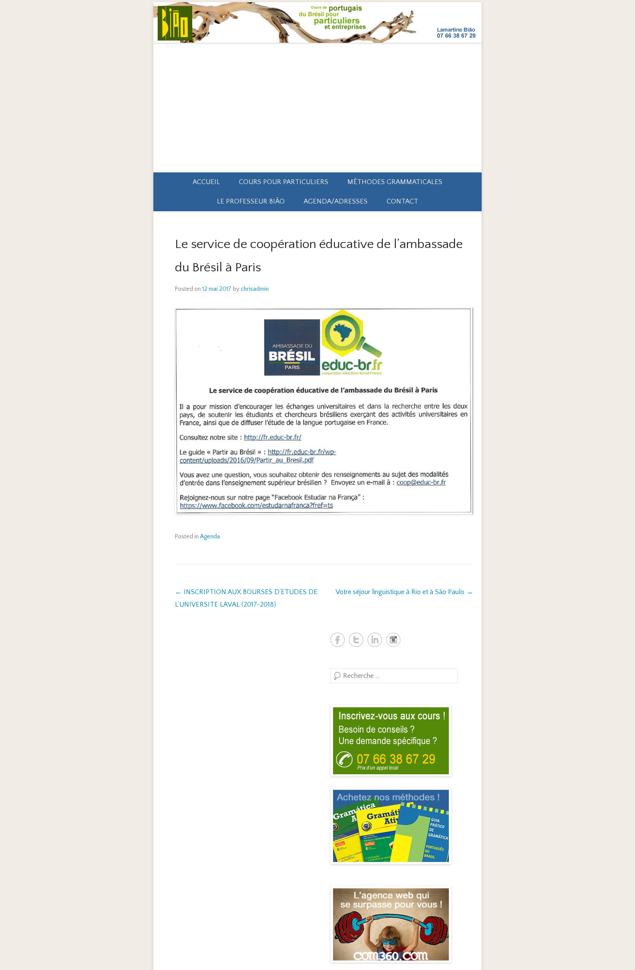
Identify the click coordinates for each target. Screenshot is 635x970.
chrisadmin (255, 289)
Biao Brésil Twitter (356, 640)
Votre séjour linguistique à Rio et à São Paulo (404, 592)
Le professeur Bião (251, 201)
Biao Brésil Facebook (337, 640)
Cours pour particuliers (283, 182)
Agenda (210, 536)
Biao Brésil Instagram (393, 640)
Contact (402, 201)
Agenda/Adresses (336, 201)
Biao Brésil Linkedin (375, 640)
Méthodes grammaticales (394, 182)
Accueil (206, 182)
